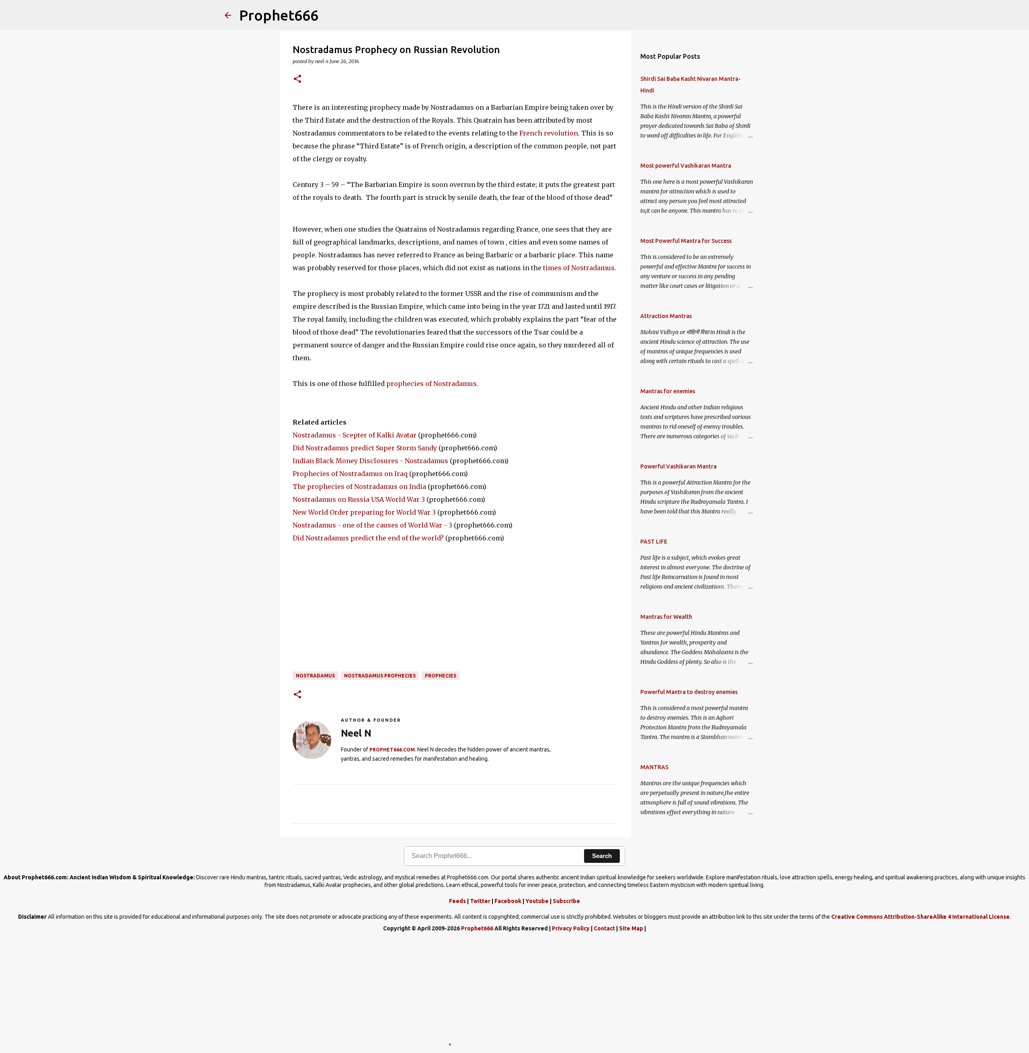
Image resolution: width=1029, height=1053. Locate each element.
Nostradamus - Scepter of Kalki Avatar (354, 435)
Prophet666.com (392, 749)
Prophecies (440, 675)
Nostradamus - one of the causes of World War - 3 (372, 525)
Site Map (631, 928)
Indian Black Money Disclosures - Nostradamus (370, 461)
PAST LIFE (653, 541)
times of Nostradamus (579, 268)
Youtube (537, 901)
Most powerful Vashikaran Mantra (685, 165)
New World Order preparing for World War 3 (364, 512)
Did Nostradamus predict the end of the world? (368, 538)
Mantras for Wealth (666, 617)
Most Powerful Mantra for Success (686, 241)
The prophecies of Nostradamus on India (359, 486)
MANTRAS (654, 767)
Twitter (480, 901)
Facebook (507, 901)
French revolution (548, 133)
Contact (604, 928)
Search (602, 855)
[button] (297, 79)
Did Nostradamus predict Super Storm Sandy (365, 448)
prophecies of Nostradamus (431, 384)
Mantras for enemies (667, 391)
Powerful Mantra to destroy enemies (689, 692)
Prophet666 (278, 15)
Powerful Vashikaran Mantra (678, 466)
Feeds (457, 901)
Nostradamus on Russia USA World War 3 (359, 499)
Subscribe (566, 901)
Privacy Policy (571, 928)
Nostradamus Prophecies (380, 675)
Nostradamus (315, 675)
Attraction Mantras (666, 316)
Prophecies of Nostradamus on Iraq (350, 474)
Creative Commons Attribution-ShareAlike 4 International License (920, 916)
